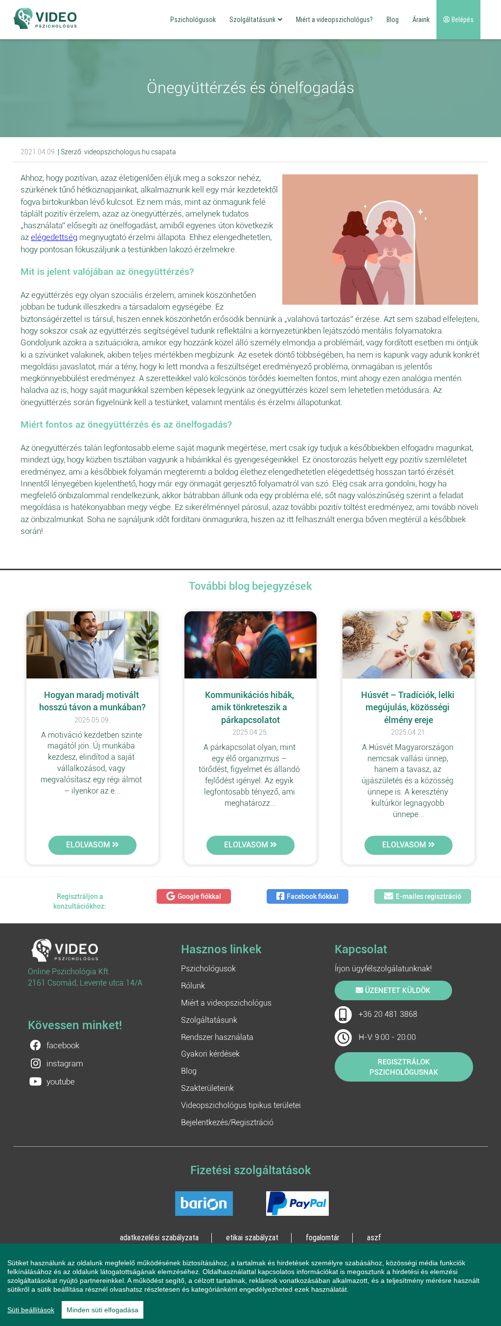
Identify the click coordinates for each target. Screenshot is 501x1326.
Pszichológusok (193, 19)
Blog (393, 19)
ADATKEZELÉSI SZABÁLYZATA (159, 1237)
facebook (62, 1045)
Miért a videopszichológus (226, 1003)
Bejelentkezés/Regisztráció (227, 1122)
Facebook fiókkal (313, 896)
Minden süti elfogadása (102, 1310)
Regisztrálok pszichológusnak (403, 1067)
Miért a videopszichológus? (334, 19)
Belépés (462, 19)
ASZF (374, 1237)
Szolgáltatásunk (252, 19)
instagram (64, 1063)
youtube (60, 1081)
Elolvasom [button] (89, 844)
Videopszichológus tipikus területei (241, 1105)
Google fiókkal (199, 896)
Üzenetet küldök (397, 990)
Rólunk (193, 985)
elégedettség (54, 237)
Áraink (421, 19)
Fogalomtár (323, 1237)
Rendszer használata (217, 1037)
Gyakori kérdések (210, 1054)
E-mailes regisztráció (428, 896)
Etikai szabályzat (252, 1237)
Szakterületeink (207, 1088)
